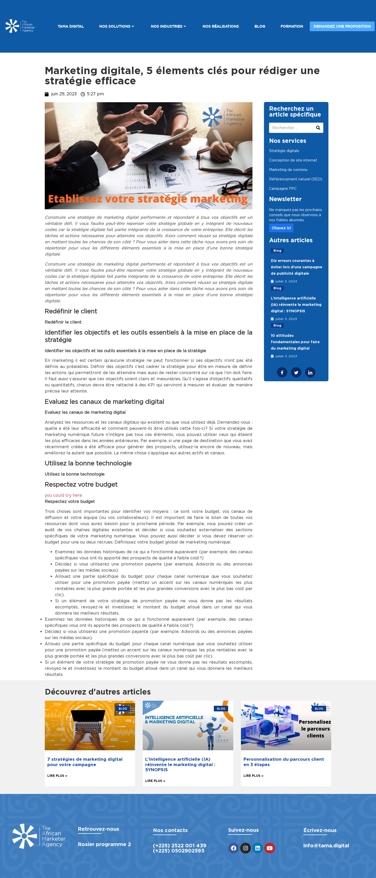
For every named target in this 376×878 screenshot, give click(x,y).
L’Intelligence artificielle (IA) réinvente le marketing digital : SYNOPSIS (296, 304)
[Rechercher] (318, 128)
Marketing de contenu (288, 170)
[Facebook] (233, 848)
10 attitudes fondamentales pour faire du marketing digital (295, 341)
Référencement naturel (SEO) (295, 179)
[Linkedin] (257, 848)
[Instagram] (245, 848)
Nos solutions (114, 26)
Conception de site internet (293, 160)
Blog (260, 26)
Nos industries (166, 26)
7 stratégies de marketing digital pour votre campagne (85, 762)
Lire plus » (57, 776)
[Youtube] (269, 848)
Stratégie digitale (284, 151)
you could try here (63, 495)
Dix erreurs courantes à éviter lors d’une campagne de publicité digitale (296, 267)
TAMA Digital (71, 26)
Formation (292, 26)
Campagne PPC (283, 189)
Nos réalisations (221, 26)
